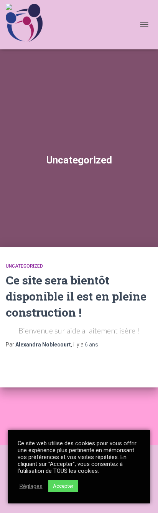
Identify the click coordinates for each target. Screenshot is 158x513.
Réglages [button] (31, 486)
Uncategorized (24, 266)
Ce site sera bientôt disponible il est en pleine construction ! (76, 296)
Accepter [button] (63, 486)
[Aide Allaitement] (28, 25)
